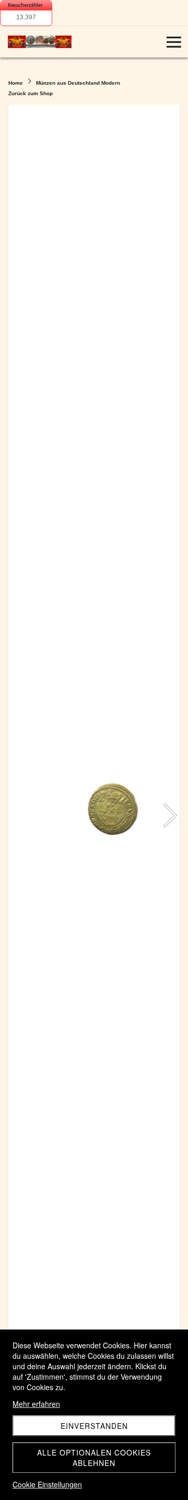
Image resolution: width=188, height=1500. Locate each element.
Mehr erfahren (36, 1404)
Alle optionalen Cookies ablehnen (94, 1457)
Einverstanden (94, 1426)
